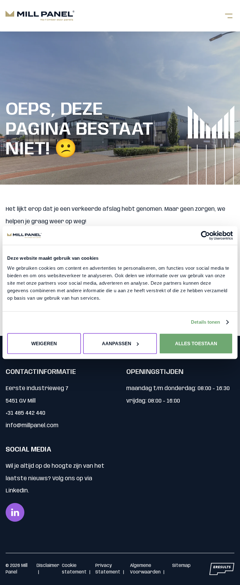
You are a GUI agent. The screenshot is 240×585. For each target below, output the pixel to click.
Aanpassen (116, 343)
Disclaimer (48, 565)
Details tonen (205, 322)
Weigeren (44, 343)
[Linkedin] (15, 512)
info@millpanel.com (32, 425)
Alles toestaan (196, 343)
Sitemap (181, 565)
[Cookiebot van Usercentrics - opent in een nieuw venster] (205, 235)
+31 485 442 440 (25, 413)
